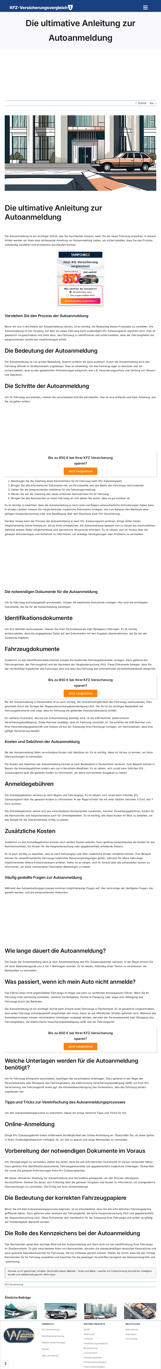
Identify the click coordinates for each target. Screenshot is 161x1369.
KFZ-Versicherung (14, 1284)
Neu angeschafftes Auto (82, 295)
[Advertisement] (80, 73)
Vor (152, 103)
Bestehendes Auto (82, 292)
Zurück (142, 103)
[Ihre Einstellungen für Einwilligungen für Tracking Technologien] (5, 1363)
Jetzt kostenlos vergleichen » (80, 301)
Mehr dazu (50, 1274)
